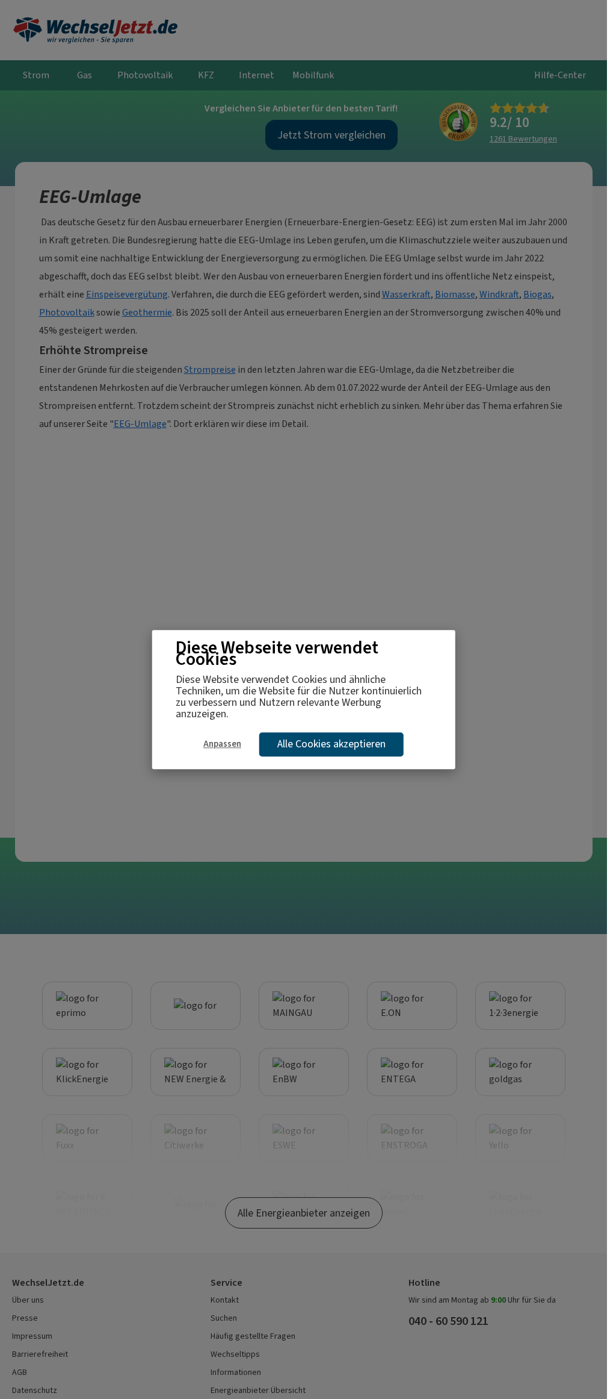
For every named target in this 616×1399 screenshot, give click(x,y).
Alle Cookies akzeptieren (331, 744)
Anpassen (222, 744)
